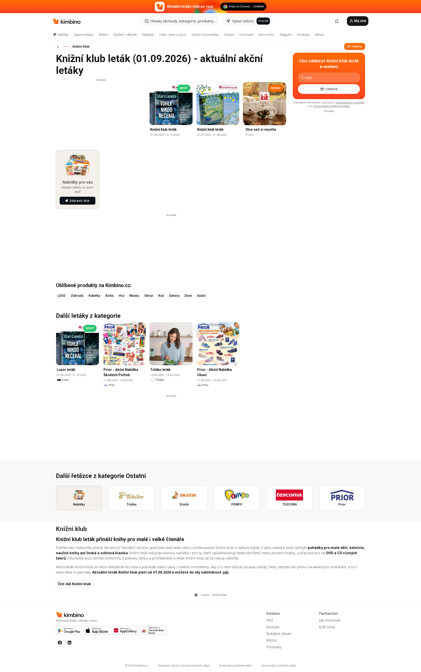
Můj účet (359, 21)
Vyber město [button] (243, 21)
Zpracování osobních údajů (279, 665)
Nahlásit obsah (278, 633)
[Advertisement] (101, 112)
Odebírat (356, 46)
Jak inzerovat (330, 620)
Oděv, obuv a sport (172, 34)
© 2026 (136, 665)
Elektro (104, 34)
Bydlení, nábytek (125, 34)
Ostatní (229, 34)
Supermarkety (83, 34)
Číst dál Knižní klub (74, 583)
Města (319, 34)
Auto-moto (266, 34)
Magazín (286, 34)
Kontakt (273, 627)
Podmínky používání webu (235, 665)
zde (225, 572)
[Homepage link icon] (196, 595)
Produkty (303, 34)
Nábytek (148, 34)
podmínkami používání (350, 102)
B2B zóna (327, 627)
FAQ (269, 620)
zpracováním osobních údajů (331, 106)
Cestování (246, 34)
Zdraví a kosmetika (205, 34)
